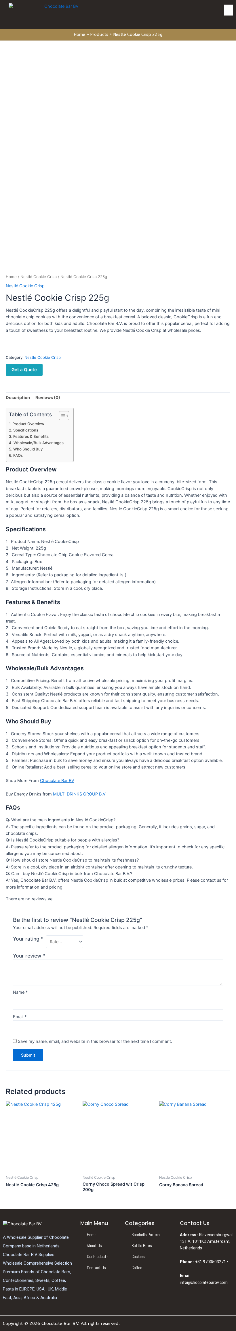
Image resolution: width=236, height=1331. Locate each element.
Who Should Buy (28, 449)
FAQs (18, 455)
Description (18, 397)
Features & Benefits (31, 436)
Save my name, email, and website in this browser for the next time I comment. (95, 1041)
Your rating (28, 939)
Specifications (25, 430)
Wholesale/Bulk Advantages (39, 442)
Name (20, 992)
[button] (228, 10)
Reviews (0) (47, 397)
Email (19, 1016)
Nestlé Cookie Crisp (38, 276)
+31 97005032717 (204, 1261)
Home (11, 276)
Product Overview (28, 423)
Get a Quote (24, 369)
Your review (29, 956)
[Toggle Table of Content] (61, 416)
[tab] (18, 397)
